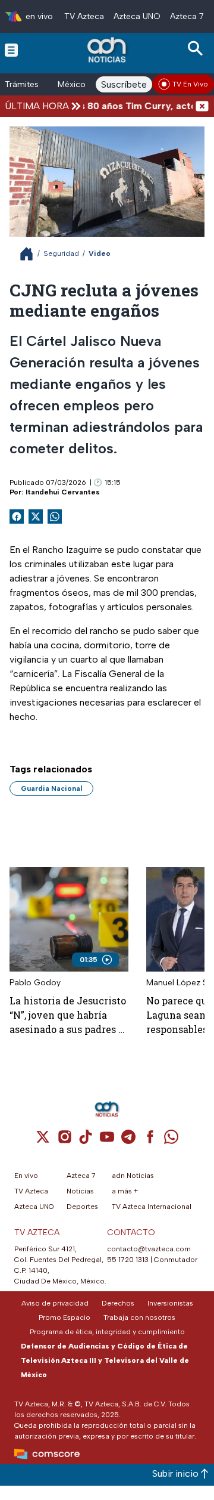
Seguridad (61, 253)
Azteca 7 (187, 16)
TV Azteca (84, 16)
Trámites (22, 84)
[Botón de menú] (11, 49)
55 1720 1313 (128, 1259)
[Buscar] (197, 48)
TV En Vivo (190, 84)
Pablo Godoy (35, 983)
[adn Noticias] (108, 49)
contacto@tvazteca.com (149, 1249)
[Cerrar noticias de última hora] (202, 105)
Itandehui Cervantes (63, 492)
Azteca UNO (137, 16)
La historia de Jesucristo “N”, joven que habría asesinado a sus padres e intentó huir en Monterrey (68, 1015)
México (72, 84)
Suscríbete (124, 84)
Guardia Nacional (51, 788)
